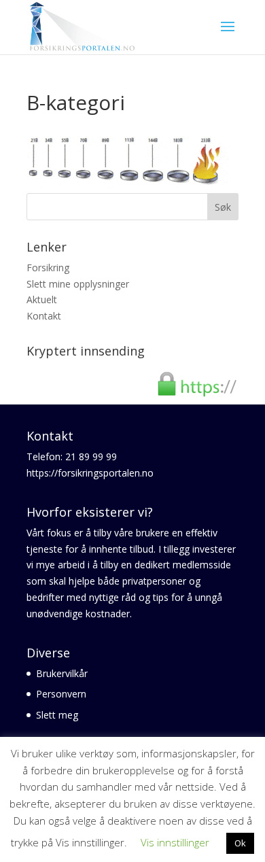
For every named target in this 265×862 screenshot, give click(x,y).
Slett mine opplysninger (77, 283)
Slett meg (57, 714)
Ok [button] (240, 843)
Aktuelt (41, 299)
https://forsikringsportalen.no (90, 472)
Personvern (61, 693)
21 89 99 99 (91, 456)
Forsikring (47, 267)
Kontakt (43, 315)
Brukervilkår (62, 673)
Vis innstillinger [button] (175, 842)
